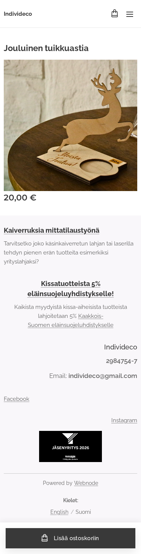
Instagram (124, 420)
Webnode (86, 483)
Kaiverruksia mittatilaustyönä (51, 230)
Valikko (129, 13)
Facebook (16, 399)
